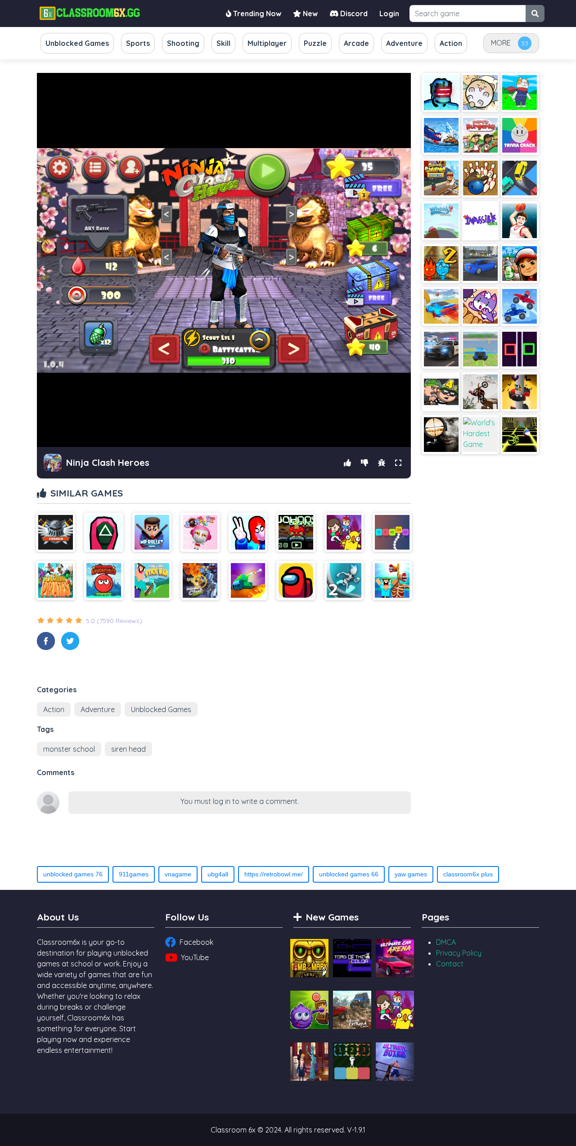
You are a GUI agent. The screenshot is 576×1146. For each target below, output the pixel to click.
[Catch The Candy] (309, 1009)
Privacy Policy (459, 952)
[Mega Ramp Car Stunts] (441, 306)
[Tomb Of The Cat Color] (352, 958)
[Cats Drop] (480, 92)
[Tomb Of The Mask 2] (309, 958)
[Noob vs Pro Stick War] (151, 580)
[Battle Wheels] (519, 306)
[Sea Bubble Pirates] (55, 580)
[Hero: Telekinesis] (441, 92)
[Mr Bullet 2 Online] (151, 532)
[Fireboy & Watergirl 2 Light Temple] (441, 263)
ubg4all (217, 874)
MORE (501, 42)
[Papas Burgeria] (480, 135)
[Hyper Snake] (392, 532)
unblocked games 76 (73, 874)
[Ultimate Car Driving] (480, 263)
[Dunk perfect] (519, 220)
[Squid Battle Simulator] (103, 532)
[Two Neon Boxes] (519, 349)
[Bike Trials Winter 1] (480, 391)
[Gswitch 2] (344, 580)
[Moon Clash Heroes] (200, 580)
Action (53, 709)
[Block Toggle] (352, 1061)
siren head (128, 748)
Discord (353, 13)
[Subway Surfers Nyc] (441, 178)
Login (389, 13)
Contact (450, 963)
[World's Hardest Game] (480, 434)
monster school (69, 748)
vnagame (178, 874)
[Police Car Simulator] (441, 349)
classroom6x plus (468, 874)
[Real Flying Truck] (480, 349)
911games (133, 874)
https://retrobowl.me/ (273, 874)
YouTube (195, 957)
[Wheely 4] (441, 220)
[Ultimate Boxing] (395, 1061)
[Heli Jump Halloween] (519, 391)
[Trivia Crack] (519, 135)
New (309, 13)
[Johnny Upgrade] (295, 532)
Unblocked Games (161, 709)
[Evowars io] (55, 532)
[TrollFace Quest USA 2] (309, 1061)
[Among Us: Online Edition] (295, 580)
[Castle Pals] (344, 532)
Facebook (196, 942)
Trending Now (256, 13)
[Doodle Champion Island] (519, 92)
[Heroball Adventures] (103, 580)
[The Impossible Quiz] (480, 220)
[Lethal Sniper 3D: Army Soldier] (441, 434)
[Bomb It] (200, 532)
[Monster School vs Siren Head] (392, 580)
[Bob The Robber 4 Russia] (441, 391)
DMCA (446, 942)
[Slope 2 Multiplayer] (519, 434)
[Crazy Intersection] (519, 178)
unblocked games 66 (348, 874)
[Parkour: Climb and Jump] (248, 532)
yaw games (411, 874)
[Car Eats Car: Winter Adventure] (441, 135)
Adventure (98, 709)
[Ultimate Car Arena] (395, 958)
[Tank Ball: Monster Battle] (248, 580)
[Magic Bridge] (480, 306)
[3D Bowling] (480, 178)
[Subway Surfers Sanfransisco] (519, 263)
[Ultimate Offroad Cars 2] (352, 1009)
